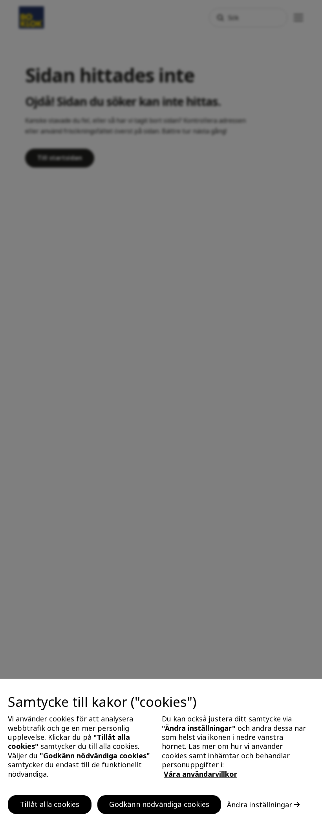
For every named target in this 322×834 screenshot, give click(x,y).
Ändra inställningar (259, 804)
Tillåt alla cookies (49, 804)
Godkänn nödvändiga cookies (159, 804)
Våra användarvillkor (200, 774)
